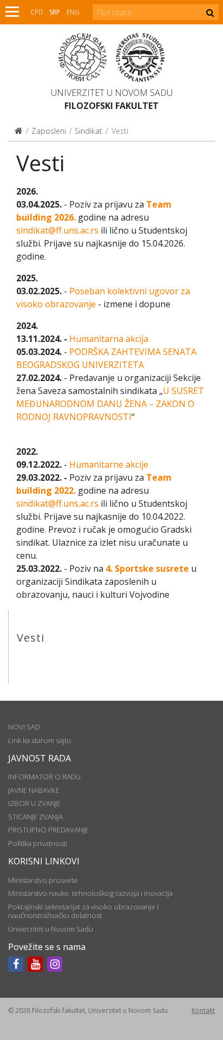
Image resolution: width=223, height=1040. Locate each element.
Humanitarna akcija (108, 339)
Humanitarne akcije (108, 464)
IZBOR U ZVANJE (34, 803)
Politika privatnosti (37, 843)
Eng (73, 12)
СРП (36, 12)
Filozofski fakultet (111, 106)
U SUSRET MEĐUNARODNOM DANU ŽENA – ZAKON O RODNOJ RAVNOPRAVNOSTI (110, 404)
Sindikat (88, 131)
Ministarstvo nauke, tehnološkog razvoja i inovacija (90, 893)
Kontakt (203, 1010)
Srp (54, 12)
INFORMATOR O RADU (44, 776)
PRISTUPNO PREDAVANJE (48, 830)
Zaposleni (48, 131)
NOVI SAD (24, 727)
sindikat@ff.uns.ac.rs (57, 230)
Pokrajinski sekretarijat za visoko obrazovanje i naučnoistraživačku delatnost (83, 911)
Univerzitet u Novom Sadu (112, 93)
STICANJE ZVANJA (35, 817)
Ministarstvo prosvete (43, 880)
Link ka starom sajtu (39, 740)
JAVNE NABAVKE (34, 790)
